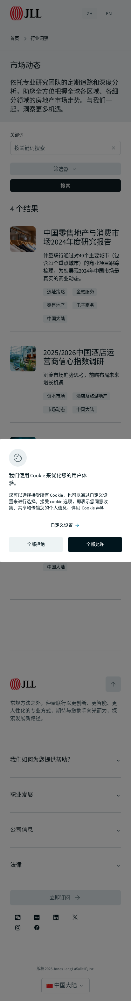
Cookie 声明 (93, 508)
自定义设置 (65, 525)
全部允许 (95, 544)
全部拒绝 (36, 544)
